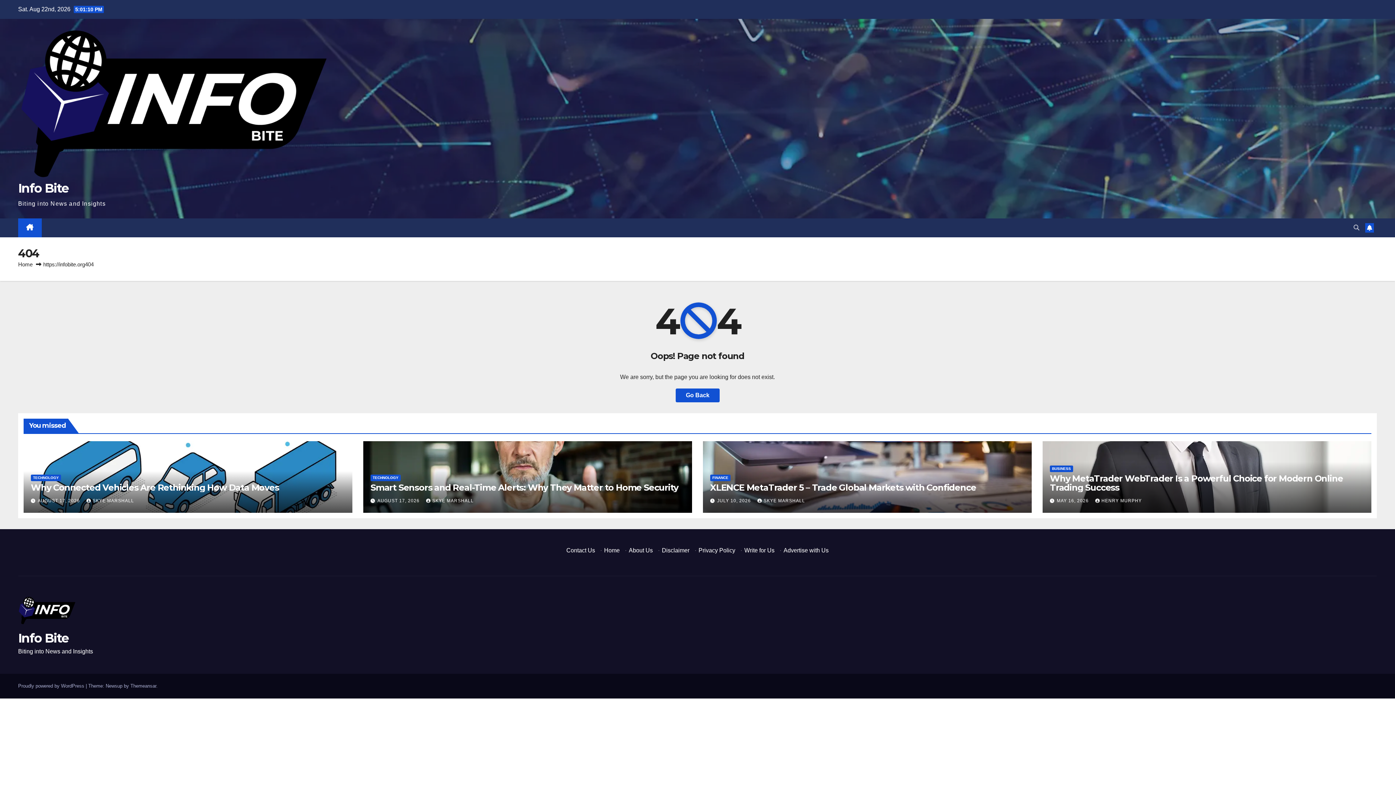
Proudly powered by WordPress (52, 686)
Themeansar (143, 686)
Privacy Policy (717, 550)
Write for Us (759, 550)
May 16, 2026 (1073, 500)
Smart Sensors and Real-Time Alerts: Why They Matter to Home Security (524, 487)
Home (25, 264)
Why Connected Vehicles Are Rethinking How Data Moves (155, 487)
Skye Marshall (113, 500)
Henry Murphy (1121, 500)
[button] (1356, 228)
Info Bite (43, 188)
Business (1061, 469)
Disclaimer (676, 550)
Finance (720, 478)
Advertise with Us (806, 550)
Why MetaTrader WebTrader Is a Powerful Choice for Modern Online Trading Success (1196, 483)
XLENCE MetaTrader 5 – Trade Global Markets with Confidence (843, 487)
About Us (641, 550)
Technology (46, 478)
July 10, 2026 (734, 500)
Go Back (697, 395)
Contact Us (580, 550)
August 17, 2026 (59, 500)
